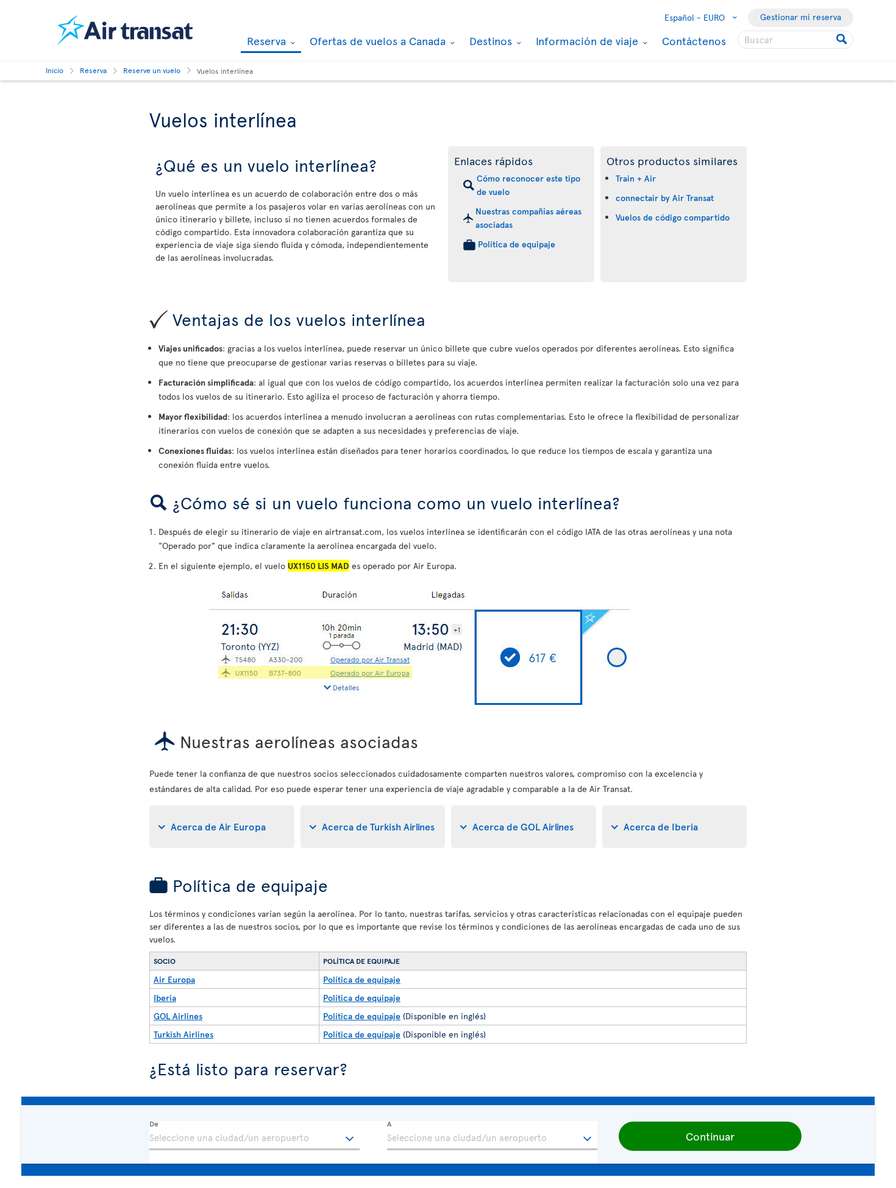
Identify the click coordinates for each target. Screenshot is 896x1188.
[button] (710, 1136)
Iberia (165, 997)
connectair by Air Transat (665, 197)
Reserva (265, 41)
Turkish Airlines (183, 1034)
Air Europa (174, 979)
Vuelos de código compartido (673, 217)
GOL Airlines (178, 1016)
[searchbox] (795, 39)
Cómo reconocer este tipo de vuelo (528, 184)
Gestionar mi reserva (800, 17)
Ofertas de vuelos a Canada (376, 40)
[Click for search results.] (842, 39)
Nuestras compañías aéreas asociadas (528, 217)
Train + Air (636, 178)
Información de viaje (585, 40)
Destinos (489, 40)
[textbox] (254, 1135)
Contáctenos (694, 40)
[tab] (221, 826)
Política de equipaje (516, 244)
